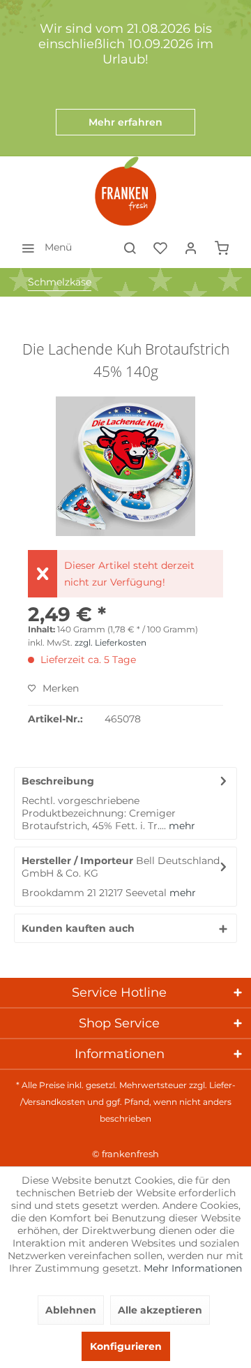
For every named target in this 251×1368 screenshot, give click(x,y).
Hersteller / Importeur (77, 860)
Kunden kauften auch (78, 928)
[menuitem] (43, 247)
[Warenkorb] (222, 247)
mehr (180, 825)
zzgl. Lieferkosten (110, 642)
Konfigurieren (126, 1346)
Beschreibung (58, 781)
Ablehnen (70, 1310)
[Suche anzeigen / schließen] (130, 247)
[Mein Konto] (191, 247)
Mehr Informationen (193, 1268)
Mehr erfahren (125, 122)
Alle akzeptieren (160, 1310)
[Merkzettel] (160, 247)
